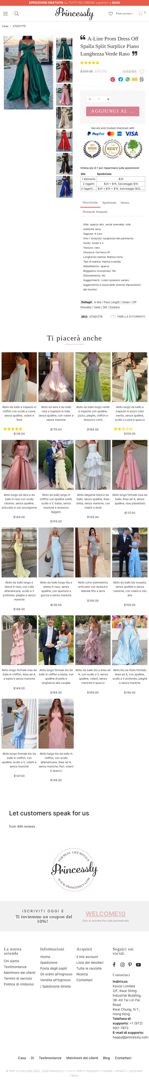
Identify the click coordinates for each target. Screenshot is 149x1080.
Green (126, 302)
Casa (5, 26)
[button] (90, 63)
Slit (105, 307)
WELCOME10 (106, 914)
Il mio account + (124, 13)
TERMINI (107, 1071)
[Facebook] (116, 965)
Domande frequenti (95, 211)
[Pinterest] (131, 965)
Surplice (114, 307)
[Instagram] (123, 965)
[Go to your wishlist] (110, 12)
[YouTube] (139, 965)
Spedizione (109, 202)
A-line (97, 302)
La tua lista (130, 71)
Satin (97, 307)
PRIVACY (120, 1071)
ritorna (125, 202)
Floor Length (112, 302)
